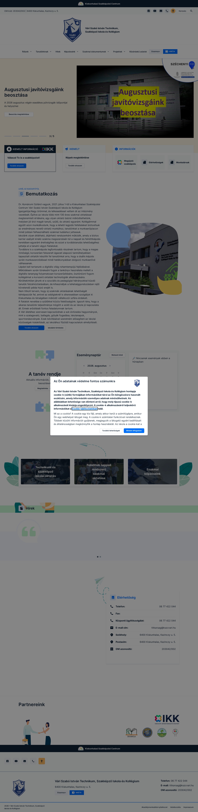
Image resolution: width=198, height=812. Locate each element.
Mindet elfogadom (134, 431)
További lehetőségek (111, 431)
